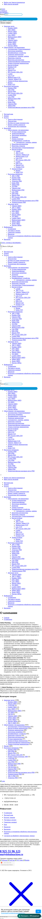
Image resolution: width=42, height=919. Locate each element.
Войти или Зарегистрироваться (14, 2)
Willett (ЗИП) (12, 42)
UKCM (10, 714)
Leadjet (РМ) (12, 95)
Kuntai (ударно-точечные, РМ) (18, 756)
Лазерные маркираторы (16, 54)
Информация (8, 227)
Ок (38, 911)
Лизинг (6, 116)
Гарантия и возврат (14, 232)
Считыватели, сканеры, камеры (18, 56)
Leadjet (10, 74)
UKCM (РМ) (12, 767)
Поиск (2, 14)
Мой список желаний (11, 4)
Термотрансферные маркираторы (19, 61)
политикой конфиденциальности (13, 913)
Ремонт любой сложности (16, 125)
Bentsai (10, 83)
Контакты (7, 239)
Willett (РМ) (11, 105)
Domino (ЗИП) (12, 28)
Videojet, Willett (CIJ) (14, 79)
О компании (12, 229)
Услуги (6, 117)
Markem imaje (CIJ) (14, 77)
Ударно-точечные (17, 139)
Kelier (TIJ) (11, 84)
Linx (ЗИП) (11, 35)
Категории (7, 128)
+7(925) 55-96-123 (8, 7)
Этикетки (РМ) (17, 181)
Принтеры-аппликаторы (16, 60)
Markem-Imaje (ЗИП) (14, 37)
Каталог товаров (9, 817)
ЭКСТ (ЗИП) (16, 207)
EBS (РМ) (11, 90)
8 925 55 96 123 (10, 851)
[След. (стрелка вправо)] (3, 918)
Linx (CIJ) (11, 75)
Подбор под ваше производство (18, 123)
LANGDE (11, 705)
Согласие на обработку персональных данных (19, 836)
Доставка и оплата (14, 230)
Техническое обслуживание (17, 126)
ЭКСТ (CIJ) (19, 153)
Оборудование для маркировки (14, 47)
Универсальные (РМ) (19, 202)
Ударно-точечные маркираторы (18, 63)
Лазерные (15, 137)
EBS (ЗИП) (11, 30)
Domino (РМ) (12, 88)
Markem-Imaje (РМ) (14, 98)
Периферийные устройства (17, 53)
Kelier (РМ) (11, 102)
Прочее (6, 746)
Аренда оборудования (15, 119)
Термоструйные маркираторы (18, 81)
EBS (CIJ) (11, 68)
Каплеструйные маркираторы (18, 728)
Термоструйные (17, 169)
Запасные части (9, 26)
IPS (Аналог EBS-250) (15, 72)
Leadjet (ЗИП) (12, 33)
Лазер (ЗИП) (12, 44)
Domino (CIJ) (12, 67)
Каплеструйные (13, 65)
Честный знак (8, 114)
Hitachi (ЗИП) (12, 31)
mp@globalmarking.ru (35, 7)
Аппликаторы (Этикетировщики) (19, 49)
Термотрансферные (18, 133)
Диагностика (12, 121)
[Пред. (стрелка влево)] (1, 918)
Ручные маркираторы (19, 132)
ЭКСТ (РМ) (16, 176)
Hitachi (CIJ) (12, 70)
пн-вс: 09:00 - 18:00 (22, 7)
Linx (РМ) (11, 97)
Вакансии (11, 234)
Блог (5, 824)
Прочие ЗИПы (12, 45)
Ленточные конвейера (15, 51)
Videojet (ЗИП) (12, 40)
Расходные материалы (11, 86)
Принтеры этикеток (14, 58)
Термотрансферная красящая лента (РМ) (21, 107)
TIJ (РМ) (10, 100)
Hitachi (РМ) (12, 91)
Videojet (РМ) (12, 104)
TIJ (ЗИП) (11, 38)
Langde (18, 151)
